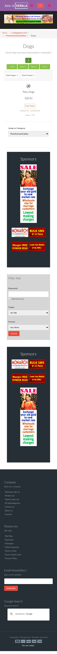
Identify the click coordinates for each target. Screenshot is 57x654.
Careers (8, 514)
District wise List (12, 499)
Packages (9, 543)
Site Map (9, 536)
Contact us (9, 507)
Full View (30, 106)
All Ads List (9, 496)
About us (9, 510)
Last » (45, 67)
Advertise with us (12, 492)
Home (4, 33)
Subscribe (11, 588)
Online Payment (12, 547)
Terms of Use (10, 551)
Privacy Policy (11, 558)
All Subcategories (12, 503)
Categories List (19, 33)
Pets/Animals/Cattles (16, 36)
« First (12, 67)
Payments (9, 540)
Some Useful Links (13, 554)
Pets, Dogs (28, 91)
